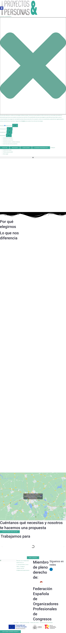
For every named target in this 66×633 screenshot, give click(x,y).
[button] (33, 65)
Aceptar (4, 147)
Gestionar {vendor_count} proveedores (11, 141)
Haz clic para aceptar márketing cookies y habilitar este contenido (33, 496)
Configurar (26, 147)
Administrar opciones (8, 138)
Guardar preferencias (41, 147)
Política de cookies (7, 150)
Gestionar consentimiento (10, 631)
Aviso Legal (5, 153)
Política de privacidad (8, 152)
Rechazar (15, 147)
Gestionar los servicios (8, 139)
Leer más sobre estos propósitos (10, 143)
